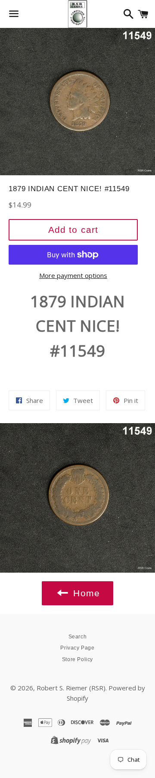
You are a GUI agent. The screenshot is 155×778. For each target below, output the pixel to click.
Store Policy (77, 659)
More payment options (73, 275)
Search (77, 637)
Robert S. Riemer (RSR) (71, 687)
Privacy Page (77, 648)
